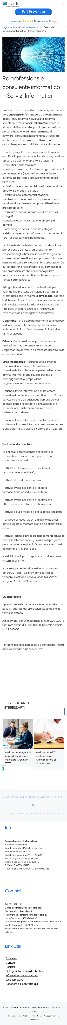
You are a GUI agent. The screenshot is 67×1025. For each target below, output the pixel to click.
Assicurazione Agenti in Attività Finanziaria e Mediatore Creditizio (18, 756)
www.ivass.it (55, 921)
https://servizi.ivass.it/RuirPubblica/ (21, 918)
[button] (33, 21)
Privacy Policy (50, 1016)
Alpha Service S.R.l (32, 1016)
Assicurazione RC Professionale (29, 1007)
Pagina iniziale (9, 27)
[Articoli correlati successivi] (61, 711)
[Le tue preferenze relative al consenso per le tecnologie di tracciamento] (3, 769)
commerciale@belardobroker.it (26, 908)
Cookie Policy (34, 1019)
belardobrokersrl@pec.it (20, 911)
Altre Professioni (27, 27)
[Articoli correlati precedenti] (53, 711)
